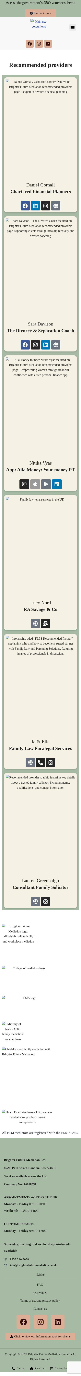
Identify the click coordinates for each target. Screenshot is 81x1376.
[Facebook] (30, 44)
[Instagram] (39, 44)
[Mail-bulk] (45, 623)
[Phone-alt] (40, 762)
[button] (72, 27)
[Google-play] (46, 484)
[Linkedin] (48, 44)
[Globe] (55, 205)
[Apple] (35, 484)
